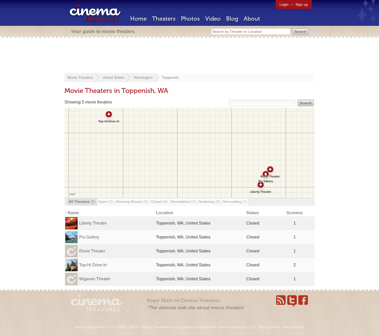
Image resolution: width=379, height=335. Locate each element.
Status (252, 213)
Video (213, 18)
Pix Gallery (89, 237)
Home (138, 18)
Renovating (235, 202)
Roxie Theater (92, 251)
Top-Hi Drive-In (93, 265)
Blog (232, 18)
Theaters (164, 18)
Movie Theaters (80, 77)
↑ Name (71, 213)
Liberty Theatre (93, 223)
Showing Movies (132, 202)
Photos (190, 18)
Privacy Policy (269, 327)
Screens (294, 213)
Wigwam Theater (94, 279)
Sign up (301, 4)
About (252, 18)
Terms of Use (293, 327)
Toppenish (170, 77)
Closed (159, 202)
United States (113, 77)
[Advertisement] (189, 56)
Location (164, 213)
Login (284, 4)
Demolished (183, 202)
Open (105, 202)
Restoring (209, 202)
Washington (143, 77)
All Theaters (82, 202)
